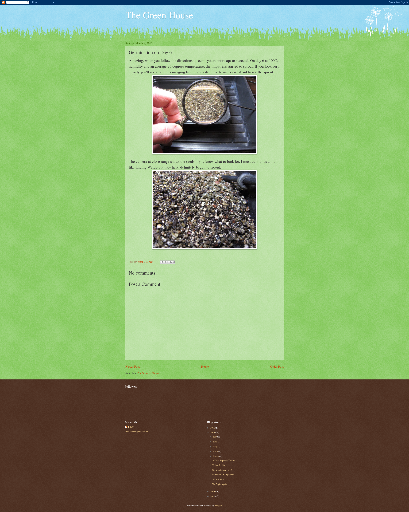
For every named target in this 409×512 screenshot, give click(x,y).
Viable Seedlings (219, 465)
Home (205, 366)
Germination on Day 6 (222, 469)
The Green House (159, 14)
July (215, 436)
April (215, 451)
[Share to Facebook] (170, 262)
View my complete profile (136, 431)
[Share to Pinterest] (173, 262)
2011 (212, 496)
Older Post (277, 366)
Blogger (218, 505)
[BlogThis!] (164, 262)
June (215, 441)
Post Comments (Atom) (148, 373)
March (216, 456)
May (215, 446)
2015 (212, 432)
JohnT (131, 427)
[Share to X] (167, 262)
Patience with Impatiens (223, 474)
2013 (212, 491)
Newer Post (132, 366)
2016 (212, 427)
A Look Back (218, 479)
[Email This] (161, 262)
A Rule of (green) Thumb (223, 460)
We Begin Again (219, 484)
